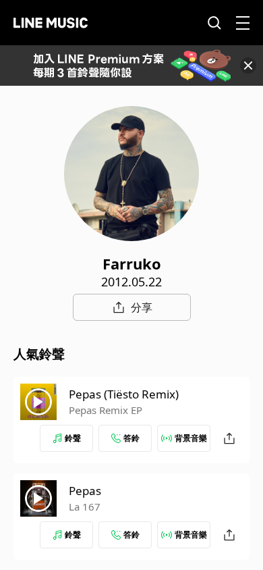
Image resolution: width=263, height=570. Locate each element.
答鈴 (131, 438)
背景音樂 (191, 438)
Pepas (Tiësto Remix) (124, 394)
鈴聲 (73, 438)
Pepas (85, 490)
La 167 (84, 506)
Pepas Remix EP (105, 410)
